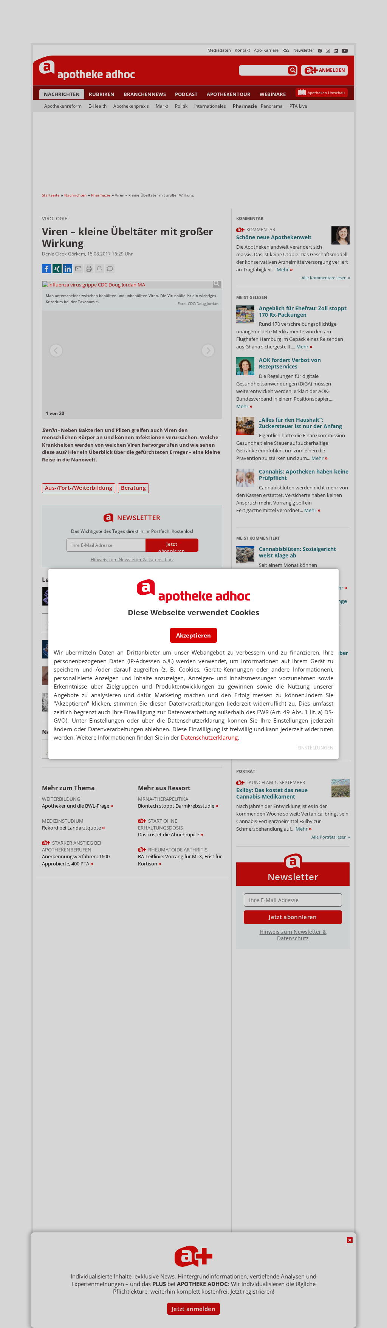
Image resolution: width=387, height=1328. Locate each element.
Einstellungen (315, 747)
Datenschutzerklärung (209, 737)
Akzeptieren (193, 635)
